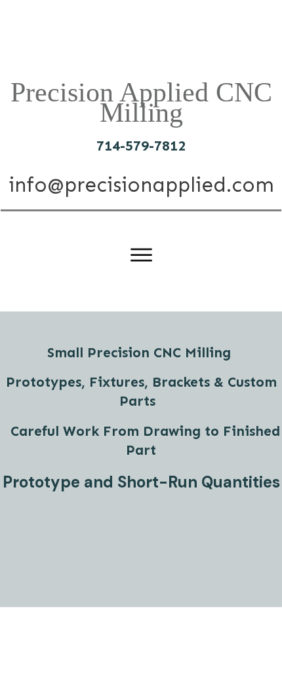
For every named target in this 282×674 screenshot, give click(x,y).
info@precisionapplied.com (141, 185)
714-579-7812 (141, 145)
